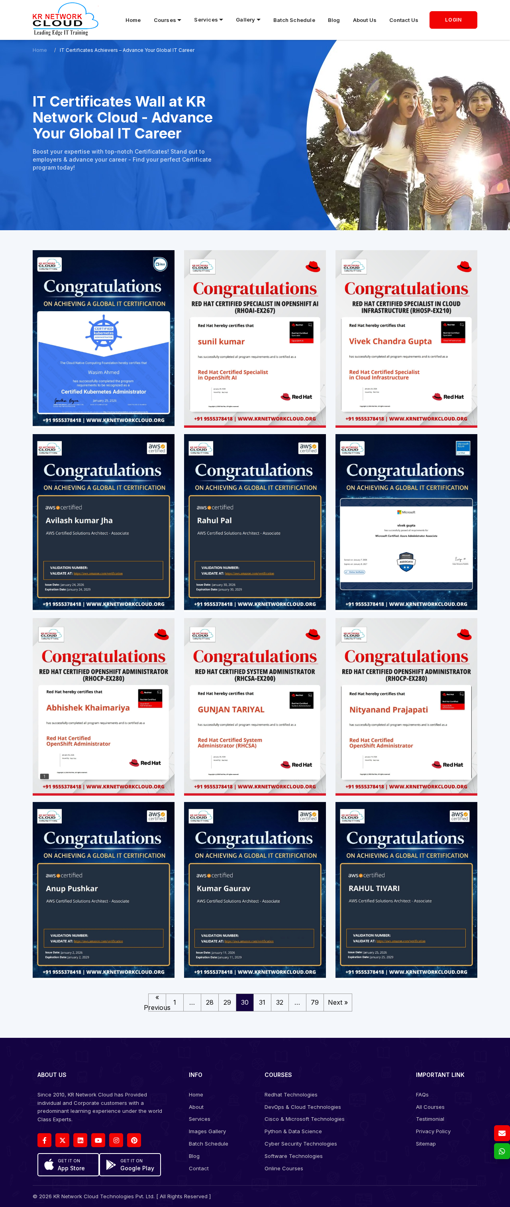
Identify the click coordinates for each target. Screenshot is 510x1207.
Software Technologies (294, 1156)
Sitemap (426, 1143)
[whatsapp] (502, 1151)
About (196, 1107)
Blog (334, 20)
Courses (165, 20)
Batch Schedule (294, 20)
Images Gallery (207, 1131)
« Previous (157, 1002)
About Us (365, 20)
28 (210, 1002)
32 (279, 1002)
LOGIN (453, 20)
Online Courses (284, 1168)
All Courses (430, 1107)
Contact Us (403, 20)
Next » (338, 1002)
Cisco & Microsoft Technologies (305, 1119)
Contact (199, 1168)
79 (315, 1002)
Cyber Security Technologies (301, 1143)
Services (199, 1119)
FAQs (422, 1094)
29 (227, 1002)
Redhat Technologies (291, 1094)
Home (133, 20)
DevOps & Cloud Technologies (303, 1107)
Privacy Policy (433, 1131)
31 (262, 1002)
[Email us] (502, 1133)
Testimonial (430, 1119)
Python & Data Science (293, 1131)
